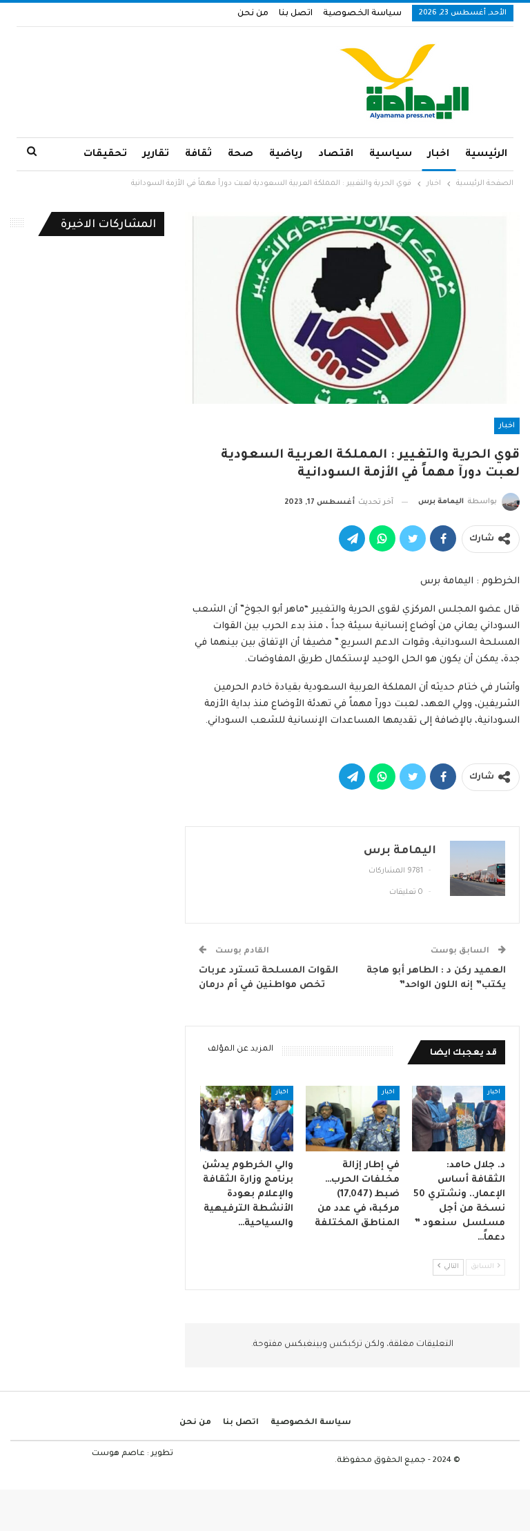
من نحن (252, 14)
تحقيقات (105, 154)
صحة (240, 154)
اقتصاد (335, 154)
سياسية (390, 154)
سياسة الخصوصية (362, 14)
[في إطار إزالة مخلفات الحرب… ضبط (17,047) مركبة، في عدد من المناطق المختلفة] (353, 1118)
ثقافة (198, 154)
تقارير (156, 154)
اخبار (438, 154)
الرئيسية (486, 154)
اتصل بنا (296, 14)
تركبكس (344, 1344)
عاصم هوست (118, 1454)
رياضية (285, 154)
